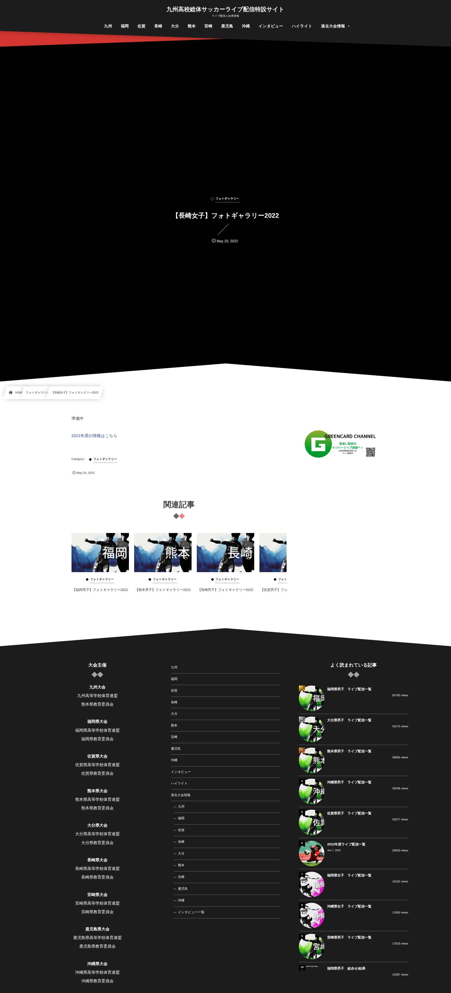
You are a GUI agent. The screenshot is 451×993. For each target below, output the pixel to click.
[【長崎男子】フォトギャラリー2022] (225, 552)
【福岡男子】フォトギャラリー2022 (100, 590)
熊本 (174, 725)
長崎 (174, 702)
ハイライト (179, 783)
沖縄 (174, 760)
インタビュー (181, 772)
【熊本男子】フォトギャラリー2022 (163, 590)
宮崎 (174, 737)
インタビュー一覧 (191, 912)
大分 (174, 714)
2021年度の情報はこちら (94, 436)
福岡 (174, 679)
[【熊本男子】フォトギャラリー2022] (163, 552)
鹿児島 (176, 748)
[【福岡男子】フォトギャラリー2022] (100, 552)
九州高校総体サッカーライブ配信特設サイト (225, 9)
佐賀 (174, 690)
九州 (174, 667)
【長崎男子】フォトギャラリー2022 (225, 590)
